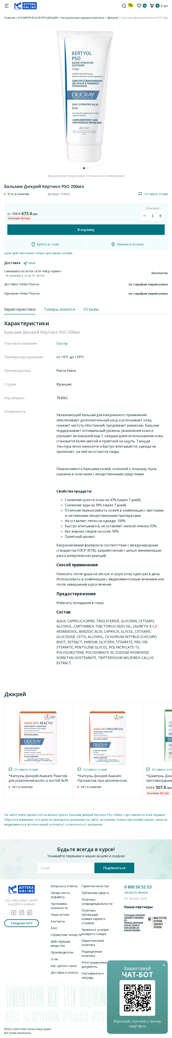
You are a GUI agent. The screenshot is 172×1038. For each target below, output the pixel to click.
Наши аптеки (60, 915)
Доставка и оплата (64, 972)
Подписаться (114, 868)
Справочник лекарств (66, 935)
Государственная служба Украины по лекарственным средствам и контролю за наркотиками (134, 922)
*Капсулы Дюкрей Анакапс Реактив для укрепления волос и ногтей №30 (38, 778)
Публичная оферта (95, 893)
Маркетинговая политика (93, 943)
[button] (84, 168)
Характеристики (19, 309)
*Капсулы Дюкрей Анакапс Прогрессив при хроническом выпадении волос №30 (101, 780)
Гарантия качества (95, 886)
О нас (55, 959)
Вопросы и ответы (64, 886)
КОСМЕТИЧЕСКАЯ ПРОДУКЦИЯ (38, 18)
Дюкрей (112, 18)
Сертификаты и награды (93, 975)
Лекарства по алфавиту (60, 895)
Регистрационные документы (94, 964)
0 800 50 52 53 (137, 887)
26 (26, 275)
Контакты (58, 921)
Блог (54, 928)
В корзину (86, 229)
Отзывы (91, 309)
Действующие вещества (61, 943)
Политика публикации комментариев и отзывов (93, 916)
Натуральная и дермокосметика (82, 18)
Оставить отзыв (156, 194)
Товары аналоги (59, 309)
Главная (9, 18)
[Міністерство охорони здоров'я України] (157, 922)
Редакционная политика (92, 953)
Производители (62, 952)
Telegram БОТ (21, 923)
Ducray (62, 343)
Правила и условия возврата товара (95, 932)
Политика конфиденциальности (97, 901)
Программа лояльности (59, 906)
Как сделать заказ (64, 966)
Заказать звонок (136, 892)
